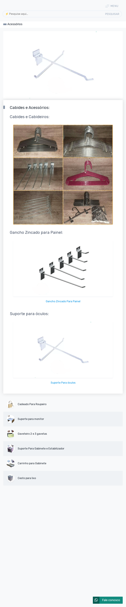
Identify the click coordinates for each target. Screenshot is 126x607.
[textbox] (53, 14)
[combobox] (53, 14)
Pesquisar (112, 14)
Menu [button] (115, 6)
